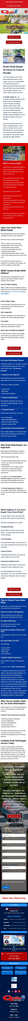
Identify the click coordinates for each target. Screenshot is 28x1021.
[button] (26, 11)
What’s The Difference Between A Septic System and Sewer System (20, 972)
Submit (6, 887)
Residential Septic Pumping (7, 971)
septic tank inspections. (18, 666)
